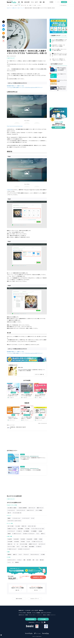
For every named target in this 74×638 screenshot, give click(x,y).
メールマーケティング (11, 510)
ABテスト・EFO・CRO (31, 526)
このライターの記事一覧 (39, 374)
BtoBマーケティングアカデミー (46, 612)
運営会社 (44, 614)
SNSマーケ (11, 5)
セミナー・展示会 (40, 392)
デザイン (18, 546)
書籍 (24, 559)
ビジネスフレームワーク (11, 559)
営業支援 (9, 533)
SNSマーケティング (11, 58)
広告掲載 (48, 614)
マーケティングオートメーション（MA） (37, 528)
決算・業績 (29, 559)
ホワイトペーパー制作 (11, 546)
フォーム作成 (17, 526)
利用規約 (26, 614)
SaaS (37, 559)
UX (17, 544)
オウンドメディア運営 (23, 544)
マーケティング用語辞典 (36, 612)
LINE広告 (40, 539)
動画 (40, 2)
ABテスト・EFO (23, 5)
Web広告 (16, 5)
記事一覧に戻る (19, 598)
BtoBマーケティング (30, 510)
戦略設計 (9, 518)
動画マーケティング (40, 507)
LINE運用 (35, 539)
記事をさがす (21, 610)
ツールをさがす (28, 610)
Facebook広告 (16, 539)
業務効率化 (9, 554)
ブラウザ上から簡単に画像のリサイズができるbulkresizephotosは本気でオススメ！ (25, 87)
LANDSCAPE (9, 189)
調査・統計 (42, 559)
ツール (32, 2)
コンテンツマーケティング (21, 510)
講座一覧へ (17, 590)
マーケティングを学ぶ (22, 612)
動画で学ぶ (41, 610)
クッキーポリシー (39, 614)
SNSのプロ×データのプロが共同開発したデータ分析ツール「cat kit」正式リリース (40, 417)
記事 (19, 2)
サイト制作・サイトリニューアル (37, 541)
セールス (32, 518)
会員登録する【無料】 (38, 577)
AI (12, 562)
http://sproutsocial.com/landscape (15, 126)
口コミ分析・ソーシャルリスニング (28, 533)
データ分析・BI (13, 392)
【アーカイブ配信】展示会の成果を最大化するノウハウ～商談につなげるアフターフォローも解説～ (40, 395)
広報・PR (9, 512)
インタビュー (39, 5)
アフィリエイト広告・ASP (17, 512)
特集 (22, 2)
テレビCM (28, 541)
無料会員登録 (31, 619)
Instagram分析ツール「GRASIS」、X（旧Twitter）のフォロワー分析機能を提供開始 (13, 417)
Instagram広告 (29, 539)
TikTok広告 (23, 541)
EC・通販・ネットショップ (17, 533)
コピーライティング (42, 544)
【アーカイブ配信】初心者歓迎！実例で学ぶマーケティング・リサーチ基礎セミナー (13, 395)
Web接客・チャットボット (12, 528)
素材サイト (43, 533)
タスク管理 (42, 554)
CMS (19, 5)
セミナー (36, 2)
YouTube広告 (16, 541)
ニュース (9, 562)
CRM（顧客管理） (26, 531)
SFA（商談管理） (34, 531)
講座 (44, 2)
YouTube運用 (10, 541)
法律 (33, 559)
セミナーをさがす (34, 610)
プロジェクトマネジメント (35, 554)
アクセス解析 (27, 528)
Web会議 (40, 531)
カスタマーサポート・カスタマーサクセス (14, 520)
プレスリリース (52, 614)
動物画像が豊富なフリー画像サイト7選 (15, 85)
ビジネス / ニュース (12, 419)
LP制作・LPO (24, 526)
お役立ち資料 (26, 2)
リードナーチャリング (25, 518)
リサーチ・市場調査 (39, 510)
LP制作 (30, 5)
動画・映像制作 (20, 528)
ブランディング (26, 554)
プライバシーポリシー (32, 614)
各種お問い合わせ (21, 614)
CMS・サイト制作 (10, 526)
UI (14, 544)
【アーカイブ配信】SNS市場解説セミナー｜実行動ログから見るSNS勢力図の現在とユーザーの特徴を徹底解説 (26, 417)
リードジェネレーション (16, 518)
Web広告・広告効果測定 (23, 507)
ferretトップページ (35, 598)
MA (27, 5)
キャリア (20, 554)
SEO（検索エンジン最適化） (12, 507)
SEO (8, 5)
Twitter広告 (23, 539)
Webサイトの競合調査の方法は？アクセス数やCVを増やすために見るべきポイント (26, 395)
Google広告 (10, 539)
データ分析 (34, 5)
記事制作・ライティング (33, 544)
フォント (37, 533)
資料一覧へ (36, 590)
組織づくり (15, 554)
